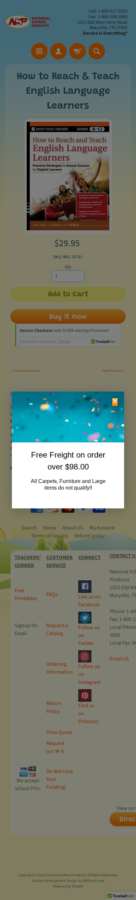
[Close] (115, 402)
